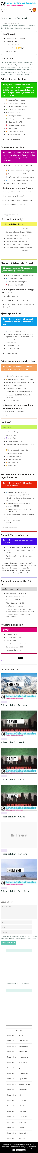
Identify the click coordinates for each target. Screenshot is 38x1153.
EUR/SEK (9, 1024)
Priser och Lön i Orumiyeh (15, 891)
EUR (18, 984)
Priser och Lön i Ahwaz (13, 816)
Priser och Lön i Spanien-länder (18, 1068)
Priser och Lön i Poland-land (17, 1117)
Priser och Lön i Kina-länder (17, 1111)
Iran (4, 701)
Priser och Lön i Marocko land (17, 1133)
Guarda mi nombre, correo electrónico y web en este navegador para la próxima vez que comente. (19, 937)
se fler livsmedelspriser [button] (12, 139)
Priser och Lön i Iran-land (14, 854)
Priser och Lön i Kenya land (16, 1128)
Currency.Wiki (27, 1024)
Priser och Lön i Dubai (15, 1035)
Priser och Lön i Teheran (14, 705)
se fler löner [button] (8, 256)
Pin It (3, 660)
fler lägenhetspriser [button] (11, 527)
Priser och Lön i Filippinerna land (18, 1084)
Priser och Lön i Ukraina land (17, 1062)
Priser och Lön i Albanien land (17, 1073)
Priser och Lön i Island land (16, 1100)
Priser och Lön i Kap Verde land (18, 1079)
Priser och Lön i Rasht (12, 779)
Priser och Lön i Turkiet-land (17, 1051)
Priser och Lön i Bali (14, 1095)
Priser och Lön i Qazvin (13, 742)
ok (13, 1150)
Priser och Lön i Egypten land (17, 1057)
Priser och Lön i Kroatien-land (17, 1041)
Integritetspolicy (21, 1150)
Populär (19, 1030)
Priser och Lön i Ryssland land (17, 1089)
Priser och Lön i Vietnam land (17, 1122)
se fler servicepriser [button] (11, 353)
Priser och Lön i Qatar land (16, 1138)
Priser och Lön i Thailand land (17, 1046)
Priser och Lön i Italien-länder (17, 1106)
